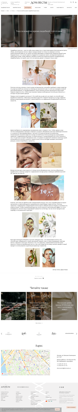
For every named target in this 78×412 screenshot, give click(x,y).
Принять (57, 409)
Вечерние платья (4, 394)
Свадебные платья (4, 393)
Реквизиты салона (19, 397)
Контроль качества (34, 401)
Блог (46, 393)
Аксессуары (3, 397)
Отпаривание (33, 394)
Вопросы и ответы (19, 396)
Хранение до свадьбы (35, 396)
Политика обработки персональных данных (67, 395)
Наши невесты (18, 393)
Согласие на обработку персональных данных (66, 397)
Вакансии (17, 401)
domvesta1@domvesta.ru (64, 368)
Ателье (32, 393)
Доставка (32, 397)
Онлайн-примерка (34, 404)
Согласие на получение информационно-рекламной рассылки (66, 401)
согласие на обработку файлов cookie (18, 409)
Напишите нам (48, 397)
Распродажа (3, 400)
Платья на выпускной (4, 396)
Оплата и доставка (19, 400)
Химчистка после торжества (36, 400)
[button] (1, 333)
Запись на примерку (71, 407)
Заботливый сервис (34, 403)
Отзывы (17, 394)
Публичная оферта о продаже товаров (66, 402)
